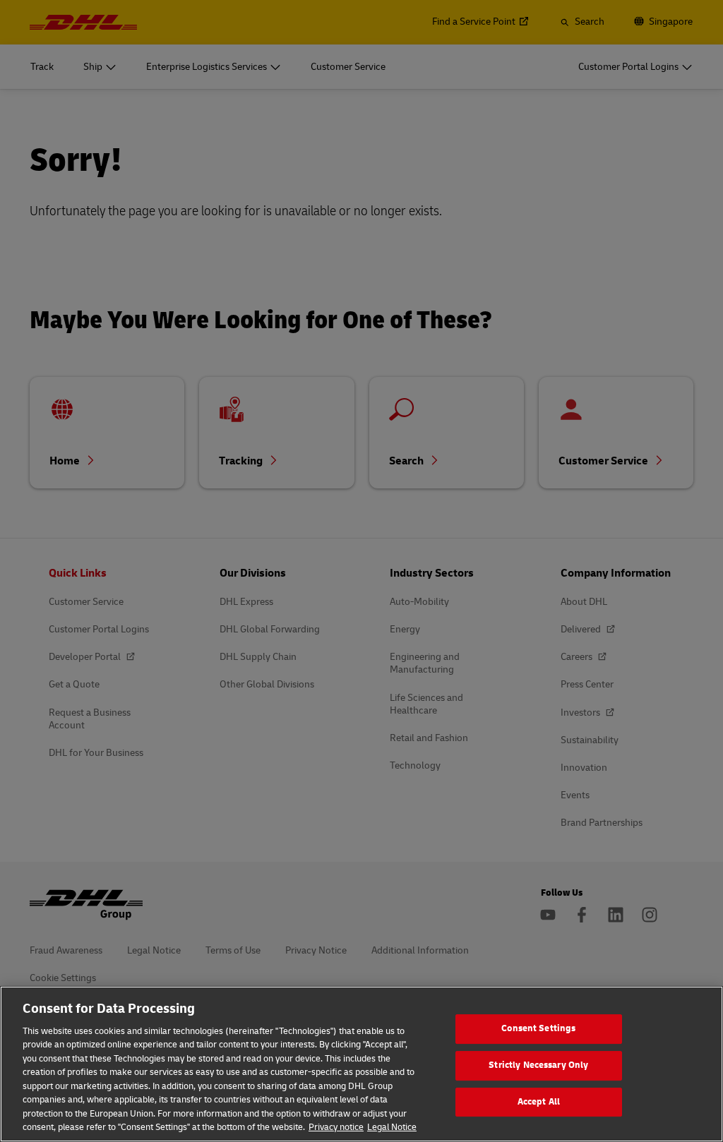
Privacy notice (336, 1127)
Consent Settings (538, 1029)
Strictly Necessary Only (538, 1065)
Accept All (539, 1101)
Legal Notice (392, 1127)
